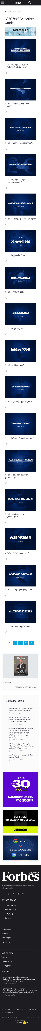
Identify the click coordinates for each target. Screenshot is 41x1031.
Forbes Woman (7, 961)
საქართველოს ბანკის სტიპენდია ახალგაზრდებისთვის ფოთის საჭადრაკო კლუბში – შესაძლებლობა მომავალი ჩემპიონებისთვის (20, 990)
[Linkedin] (18, 894)
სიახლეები (6, 929)
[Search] (30, 2)
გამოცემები (7, 966)
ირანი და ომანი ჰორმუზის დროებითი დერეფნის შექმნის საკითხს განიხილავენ (20, 719)
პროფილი (6, 942)
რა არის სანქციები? (14, 365)
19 (26, 643)
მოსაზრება (6, 938)
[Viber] (23, 894)
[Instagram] (8, 894)
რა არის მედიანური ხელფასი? (19, 438)
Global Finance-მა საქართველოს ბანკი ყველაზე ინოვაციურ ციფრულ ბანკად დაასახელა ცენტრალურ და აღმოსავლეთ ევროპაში (21, 733)
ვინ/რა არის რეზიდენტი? (17, 553)
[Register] (33, 3)
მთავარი (7, 11)
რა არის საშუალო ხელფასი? (18, 590)
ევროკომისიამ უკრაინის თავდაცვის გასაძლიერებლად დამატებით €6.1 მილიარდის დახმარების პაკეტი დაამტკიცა (18, 979)
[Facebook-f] (4, 894)
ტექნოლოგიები (8, 953)
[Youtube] (13, 894)
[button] (3, 3)
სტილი (4, 957)
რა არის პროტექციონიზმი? (18, 627)
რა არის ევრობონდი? (15, 255)
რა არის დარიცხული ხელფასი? (19, 402)
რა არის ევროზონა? (14, 292)
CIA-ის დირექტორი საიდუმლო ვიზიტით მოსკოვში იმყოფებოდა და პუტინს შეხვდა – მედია (21, 746)
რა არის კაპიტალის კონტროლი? (20, 219)
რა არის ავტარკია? (14, 329)
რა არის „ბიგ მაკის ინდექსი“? (19, 143)
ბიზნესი (5, 933)
